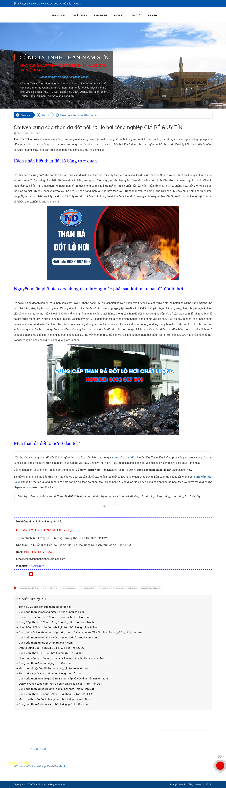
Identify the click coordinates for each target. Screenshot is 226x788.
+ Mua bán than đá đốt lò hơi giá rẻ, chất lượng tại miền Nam (53, 699)
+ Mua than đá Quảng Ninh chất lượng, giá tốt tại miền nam (52, 668)
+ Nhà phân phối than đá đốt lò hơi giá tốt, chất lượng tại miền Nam (57, 627)
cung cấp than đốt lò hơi (29, 588)
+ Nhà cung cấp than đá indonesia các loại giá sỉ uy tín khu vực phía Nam (61, 658)
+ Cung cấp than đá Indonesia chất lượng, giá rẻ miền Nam (52, 704)
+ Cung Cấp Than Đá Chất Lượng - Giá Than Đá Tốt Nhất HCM (54, 694)
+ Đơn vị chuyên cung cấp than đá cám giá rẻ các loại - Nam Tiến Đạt (59, 683)
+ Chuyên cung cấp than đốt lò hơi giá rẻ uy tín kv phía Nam (53, 617)
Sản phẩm (100, 15)
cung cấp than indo (87, 588)
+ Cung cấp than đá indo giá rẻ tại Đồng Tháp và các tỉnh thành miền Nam (62, 678)
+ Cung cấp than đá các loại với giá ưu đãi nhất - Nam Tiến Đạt (55, 688)
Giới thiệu (80, 15)
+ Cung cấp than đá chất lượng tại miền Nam (43, 663)
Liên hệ (153, 15)
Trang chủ (59, 15)
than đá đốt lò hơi (50, 588)
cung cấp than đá (68, 588)
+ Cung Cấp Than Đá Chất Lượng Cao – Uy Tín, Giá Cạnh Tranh (55, 622)
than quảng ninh (105, 588)
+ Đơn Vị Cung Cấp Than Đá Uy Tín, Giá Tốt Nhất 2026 (50, 647)
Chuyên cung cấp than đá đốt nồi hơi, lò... (79, 115)
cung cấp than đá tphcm (150, 588)
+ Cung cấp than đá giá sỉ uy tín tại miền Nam (44, 642)
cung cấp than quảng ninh (126, 588)
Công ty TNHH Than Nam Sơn (64, 57)
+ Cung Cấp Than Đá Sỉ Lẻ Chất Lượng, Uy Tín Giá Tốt (49, 652)
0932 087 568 (38, 749)
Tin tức (136, 15)
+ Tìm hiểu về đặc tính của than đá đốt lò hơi (43, 606)
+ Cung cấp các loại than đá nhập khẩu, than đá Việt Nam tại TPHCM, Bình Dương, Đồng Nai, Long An (79, 632)
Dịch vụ (119, 15)
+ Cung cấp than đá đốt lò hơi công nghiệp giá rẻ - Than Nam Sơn (56, 637)
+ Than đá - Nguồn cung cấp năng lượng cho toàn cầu (49, 673)
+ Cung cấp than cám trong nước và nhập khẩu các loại (50, 611)
